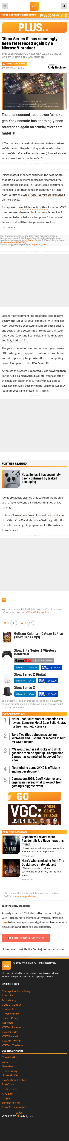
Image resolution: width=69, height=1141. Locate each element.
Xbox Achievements (14, 1107)
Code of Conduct (12, 1004)
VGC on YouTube (12, 1045)
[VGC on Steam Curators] (66, 15)
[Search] (64, 6)
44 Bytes (24, 1114)
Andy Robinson (57, 67)
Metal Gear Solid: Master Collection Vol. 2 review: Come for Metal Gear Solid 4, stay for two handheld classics (39, 723)
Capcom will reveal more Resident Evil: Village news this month (43, 841)
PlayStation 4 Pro (17, 340)
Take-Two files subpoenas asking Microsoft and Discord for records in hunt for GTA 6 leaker (39, 738)
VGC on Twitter (11, 1040)
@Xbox (31, 240)
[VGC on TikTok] (62, 15)
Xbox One (21, 335)
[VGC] (34, 6)
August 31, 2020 (39, 245)
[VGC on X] (49, 15)
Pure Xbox (8, 1084)
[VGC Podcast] (45, 15)
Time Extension (11, 1102)
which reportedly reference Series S (44, 194)
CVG (5, 1061)
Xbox (8, 148)
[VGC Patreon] (41, 15)
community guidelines (24, 896)
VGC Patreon (10, 1031)
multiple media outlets (34, 207)
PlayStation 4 (55, 335)
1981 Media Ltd (24, 962)
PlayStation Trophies (14, 1080)
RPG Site (7, 1093)
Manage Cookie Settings (16, 991)
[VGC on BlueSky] (53, 15)
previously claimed (21, 497)
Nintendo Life (10, 1075)
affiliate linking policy (37, 612)
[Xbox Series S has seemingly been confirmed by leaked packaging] (11, 479)
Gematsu (7, 1066)
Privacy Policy (10, 1013)
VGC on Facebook (13, 1027)
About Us (7, 995)
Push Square (9, 1089)
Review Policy (10, 1018)
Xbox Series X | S (32, 158)
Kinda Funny (9, 1071)
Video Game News (15, 64)
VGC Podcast (10, 1036)
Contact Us (9, 1009)
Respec (6, 1098)
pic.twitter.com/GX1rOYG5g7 (13, 243)
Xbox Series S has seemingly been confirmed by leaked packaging (41, 478)
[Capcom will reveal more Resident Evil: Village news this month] (11, 844)
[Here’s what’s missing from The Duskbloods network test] (11, 868)
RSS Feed (7, 1022)
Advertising (9, 1000)
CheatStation (10, 1057)
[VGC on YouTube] (57, 15)
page (5, 922)
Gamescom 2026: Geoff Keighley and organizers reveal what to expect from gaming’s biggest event (37, 782)
